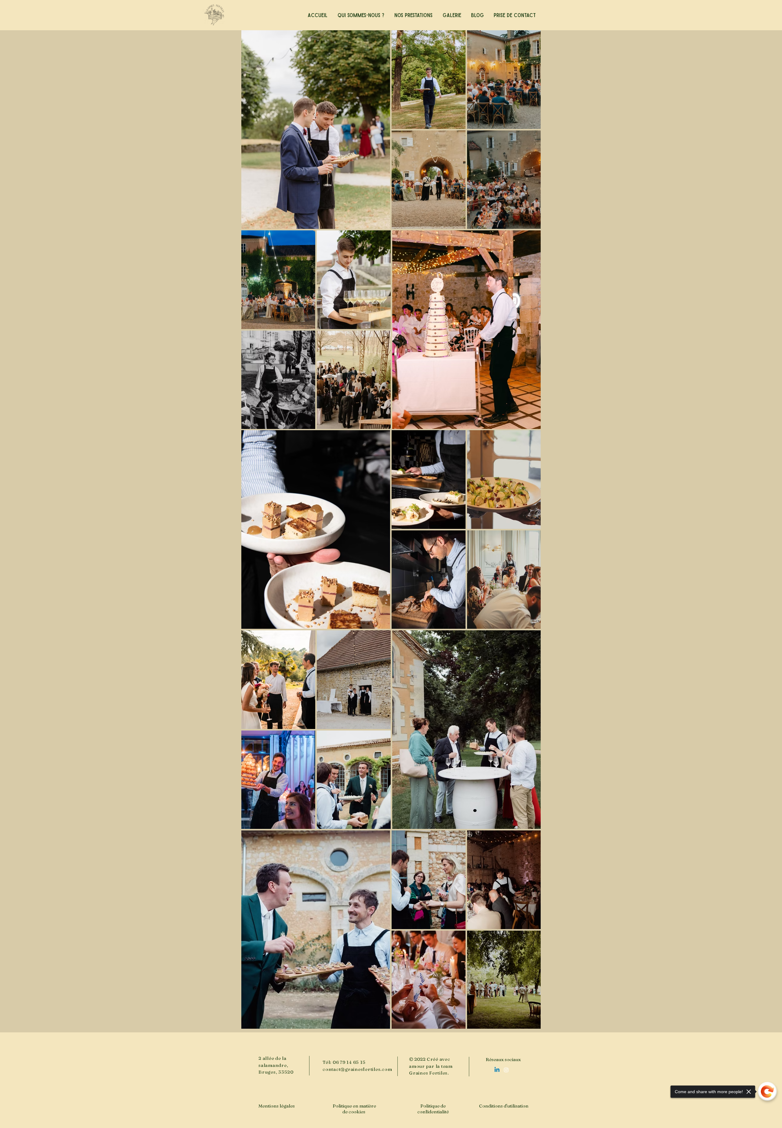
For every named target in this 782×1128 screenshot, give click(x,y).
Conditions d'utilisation (503, 1106)
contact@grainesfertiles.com (357, 1069)
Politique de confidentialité (433, 1109)
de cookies (354, 1112)
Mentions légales (276, 1106)
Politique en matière (354, 1106)
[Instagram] (506, 1070)
